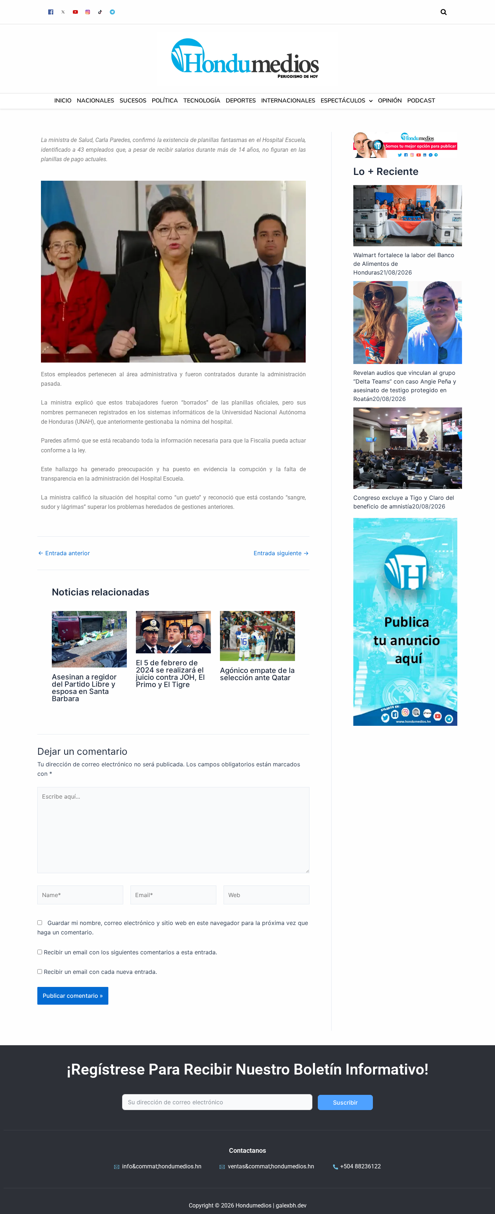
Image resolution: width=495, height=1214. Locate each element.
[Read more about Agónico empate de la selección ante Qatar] (257, 635)
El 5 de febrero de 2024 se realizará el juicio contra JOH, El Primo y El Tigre (170, 673)
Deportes (241, 101)
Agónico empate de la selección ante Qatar (257, 674)
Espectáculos (343, 101)
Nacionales (95, 101)
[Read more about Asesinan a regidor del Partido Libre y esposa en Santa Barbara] (89, 638)
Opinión (390, 101)
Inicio (62, 101)
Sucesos (133, 101)
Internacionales (288, 101)
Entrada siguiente (281, 553)
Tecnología (201, 101)
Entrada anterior (64, 553)
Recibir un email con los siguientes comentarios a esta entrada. (130, 952)
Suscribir (345, 1102)
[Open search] (444, 12)
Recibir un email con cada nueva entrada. (100, 971)
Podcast (421, 101)
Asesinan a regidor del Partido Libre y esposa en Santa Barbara (84, 688)
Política (165, 101)
